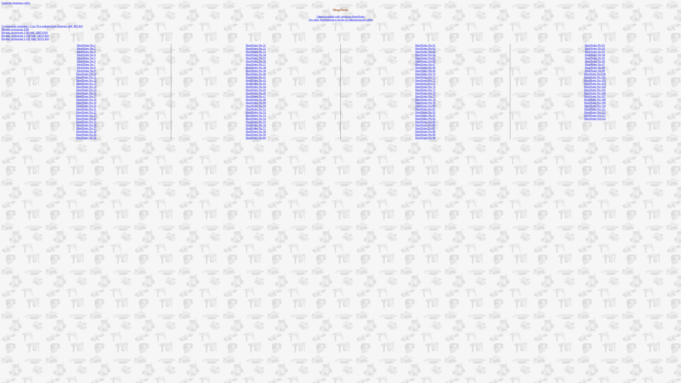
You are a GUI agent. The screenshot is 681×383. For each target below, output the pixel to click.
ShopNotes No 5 (86, 58)
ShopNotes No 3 (86, 51)
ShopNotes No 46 (256, 93)
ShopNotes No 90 (425, 137)
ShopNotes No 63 (425, 51)
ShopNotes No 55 (256, 121)
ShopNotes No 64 (425, 54)
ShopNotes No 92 (595, 48)
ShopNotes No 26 (86, 125)
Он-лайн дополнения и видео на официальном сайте (341, 19)
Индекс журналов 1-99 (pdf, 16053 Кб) (24, 32)
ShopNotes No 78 (425, 99)
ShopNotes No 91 (595, 45)
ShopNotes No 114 (595, 118)
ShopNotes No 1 (86, 45)
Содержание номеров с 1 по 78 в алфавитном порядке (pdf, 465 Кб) (42, 26)
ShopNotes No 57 (256, 128)
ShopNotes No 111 (594, 109)
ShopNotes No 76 (425, 93)
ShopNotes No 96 (595, 61)
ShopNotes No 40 (256, 74)
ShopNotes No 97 (595, 64)
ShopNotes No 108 (595, 99)
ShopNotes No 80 (425, 105)
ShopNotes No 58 (256, 131)
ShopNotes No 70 (425, 74)
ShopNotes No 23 (86, 115)
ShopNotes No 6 (86, 61)
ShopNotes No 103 (595, 83)
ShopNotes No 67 (425, 64)
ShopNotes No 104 (595, 86)
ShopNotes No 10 (86, 74)
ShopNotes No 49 (256, 102)
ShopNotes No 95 (595, 58)
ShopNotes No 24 (86, 118)
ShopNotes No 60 (256, 137)
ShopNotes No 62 (425, 48)
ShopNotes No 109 (595, 102)
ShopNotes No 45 (256, 89)
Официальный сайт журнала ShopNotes (340, 16)
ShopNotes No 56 (256, 125)
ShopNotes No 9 (86, 70)
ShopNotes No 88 (425, 131)
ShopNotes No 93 (595, 51)
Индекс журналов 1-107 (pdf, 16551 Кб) (25, 38)
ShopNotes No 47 (256, 96)
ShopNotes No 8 (86, 67)
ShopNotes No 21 (86, 109)
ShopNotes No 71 (425, 77)
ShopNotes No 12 (86, 80)
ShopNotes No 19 (86, 102)
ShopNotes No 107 (595, 96)
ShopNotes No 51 (256, 109)
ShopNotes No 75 (425, 89)
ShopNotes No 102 (595, 80)
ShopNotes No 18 (86, 99)
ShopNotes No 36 (256, 61)
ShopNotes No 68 (425, 67)
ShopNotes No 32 (256, 48)
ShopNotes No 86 (425, 125)
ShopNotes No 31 (256, 45)
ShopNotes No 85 (425, 121)
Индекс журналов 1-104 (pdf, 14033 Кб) (25, 35)
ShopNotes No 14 (86, 86)
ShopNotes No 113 (595, 115)
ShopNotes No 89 (425, 134)
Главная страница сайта (15, 2)
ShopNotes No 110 (595, 105)
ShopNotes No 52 (256, 112)
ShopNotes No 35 (256, 58)
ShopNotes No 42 (256, 80)
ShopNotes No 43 (256, 83)
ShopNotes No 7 (86, 64)
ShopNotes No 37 (256, 64)
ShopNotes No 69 (425, 70)
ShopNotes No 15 (86, 89)
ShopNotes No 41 (256, 77)
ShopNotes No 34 (256, 54)
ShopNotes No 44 (256, 86)
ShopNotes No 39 (256, 70)
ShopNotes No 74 (425, 86)
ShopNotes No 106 (595, 93)
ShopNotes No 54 (256, 118)
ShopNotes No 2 (86, 48)
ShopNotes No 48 (256, 99)
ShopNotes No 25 (86, 121)
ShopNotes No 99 (595, 70)
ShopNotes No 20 (86, 105)
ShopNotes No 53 (256, 115)
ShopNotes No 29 (86, 134)
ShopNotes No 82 (425, 112)
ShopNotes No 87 (425, 128)
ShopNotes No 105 (595, 89)
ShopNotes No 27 (86, 128)
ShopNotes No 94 (595, 54)
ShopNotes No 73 (425, 83)
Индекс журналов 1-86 (15, 29)
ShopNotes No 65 (425, 58)
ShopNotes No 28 (86, 131)
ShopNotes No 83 (425, 115)
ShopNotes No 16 (86, 93)
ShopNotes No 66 (425, 61)
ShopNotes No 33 (256, 51)
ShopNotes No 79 (425, 102)
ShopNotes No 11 (86, 77)
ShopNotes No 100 (595, 74)
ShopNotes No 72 (425, 80)
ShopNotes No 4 (86, 54)
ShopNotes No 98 (595, 67)
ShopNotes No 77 (425, 96)
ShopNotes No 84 (425, 118)
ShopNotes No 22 (86, 112)
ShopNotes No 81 (425, 109)
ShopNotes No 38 (256, 67)
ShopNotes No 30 (86, 137)
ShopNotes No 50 (256, 105)
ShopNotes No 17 (86, 96)
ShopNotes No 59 (256, 134)
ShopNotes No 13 (86, 83)
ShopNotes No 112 (595, 112)
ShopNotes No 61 (425, 45)
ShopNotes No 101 (595, 77)
